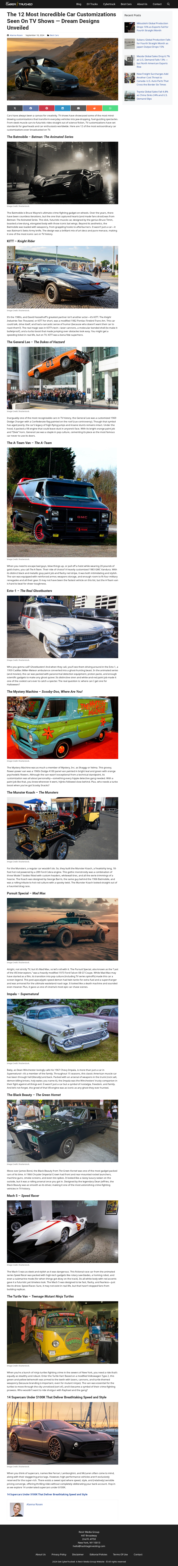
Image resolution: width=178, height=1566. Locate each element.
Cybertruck (109, 4)
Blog (78, 4)
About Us (142, 4)
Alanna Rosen (16, 35)
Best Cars (126, 4)
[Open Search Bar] (168, 4)
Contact (157, 4)
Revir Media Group (87, 1561)
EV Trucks (92, 4)
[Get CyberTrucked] (19, 4)
